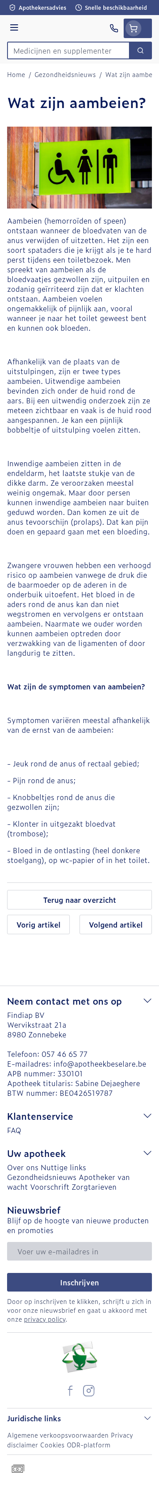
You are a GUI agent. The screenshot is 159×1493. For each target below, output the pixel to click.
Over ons (22, 1167)
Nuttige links (63, 1167)
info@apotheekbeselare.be (99, 1063)
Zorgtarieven (94, 1186)
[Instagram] (88, 1390)
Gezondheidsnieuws (65, 74)
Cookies (52, 1444)
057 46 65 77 (64, 1053)
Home (16, 74)
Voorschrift (49, 1186)
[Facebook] (70, 1390)
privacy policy (44, 1318)
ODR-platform (88, 1444)
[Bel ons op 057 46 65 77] (114, 28)
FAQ (14, 1130)
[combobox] (68, 50)
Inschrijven (79, 1282)
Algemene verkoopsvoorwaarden (58, 1434)
